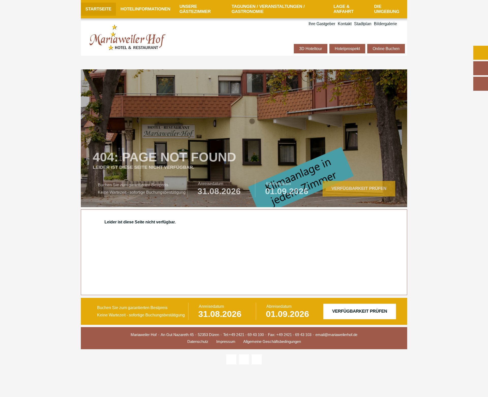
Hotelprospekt (347, 49)
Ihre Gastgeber (322, 24)
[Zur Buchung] (480, 53)
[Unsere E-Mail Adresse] (480, 84)
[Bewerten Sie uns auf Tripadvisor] (231, 359)
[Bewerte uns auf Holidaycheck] (257, 359)
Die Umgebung (386, 9)
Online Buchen (386, 49)
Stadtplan (362, 24)
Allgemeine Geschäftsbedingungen (272, 341)
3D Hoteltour (310, 49)
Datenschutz (197, 341)
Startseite (98, 9)
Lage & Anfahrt (343, 9)
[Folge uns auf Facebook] (244, 359)
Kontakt (345, 24)
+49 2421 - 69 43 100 (246, 334)
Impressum (225, 341)
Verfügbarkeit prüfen (358, 188)
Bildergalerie (385, 24)
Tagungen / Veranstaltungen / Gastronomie (268, 9)
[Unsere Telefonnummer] (480, 68)
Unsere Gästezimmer (195, 9)
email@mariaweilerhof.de (336, 334)
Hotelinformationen (145, 9)
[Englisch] (402, 24)
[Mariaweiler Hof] (127, 37)
